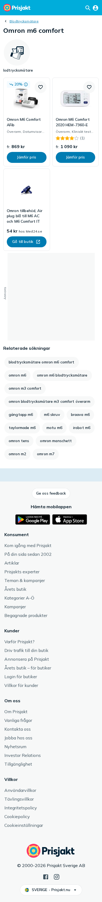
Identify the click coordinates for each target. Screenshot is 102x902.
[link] (26, 122)
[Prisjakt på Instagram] (56, 876)
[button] (41, 87)
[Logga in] (95, 7)
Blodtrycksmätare (24, 21)
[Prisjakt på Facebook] (45, 876)
